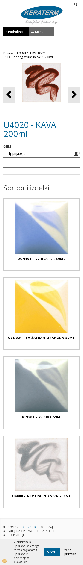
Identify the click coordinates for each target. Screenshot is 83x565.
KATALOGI (47, 531)
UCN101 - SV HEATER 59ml (41, 258)
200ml (49, 57)
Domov (8, 53)
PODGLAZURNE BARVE (31, 53)
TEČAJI (49, 527)
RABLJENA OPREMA (20, 531)
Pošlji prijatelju (14, 153)
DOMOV (13, 527)
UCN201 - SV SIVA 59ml (41, 417)
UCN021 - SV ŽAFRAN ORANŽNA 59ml (41, 337)
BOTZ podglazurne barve (24, 57)
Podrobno (15, 31)
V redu (52, 552)
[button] (74, 95)
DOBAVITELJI (16, 535)
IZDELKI (32, 527)
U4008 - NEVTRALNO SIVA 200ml (41, 496)
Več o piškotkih (70, 552)
